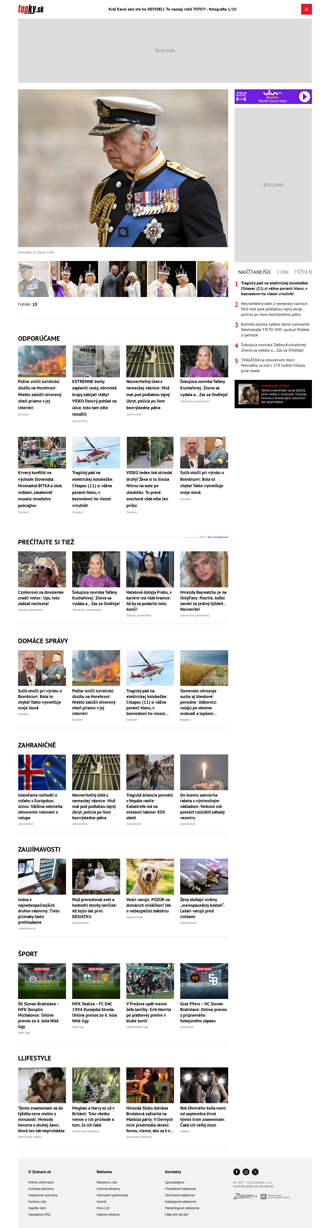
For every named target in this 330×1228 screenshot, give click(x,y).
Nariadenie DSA (39, 1214)
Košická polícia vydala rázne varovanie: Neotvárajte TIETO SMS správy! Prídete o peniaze (275, 329)
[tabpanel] (273, 326)
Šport (28, 954)
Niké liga (24, 1032)
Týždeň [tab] (303, 272)
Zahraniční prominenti (87, 610)
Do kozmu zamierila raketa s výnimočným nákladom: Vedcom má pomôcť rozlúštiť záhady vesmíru (202, 806)
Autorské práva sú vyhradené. (253, 1186)
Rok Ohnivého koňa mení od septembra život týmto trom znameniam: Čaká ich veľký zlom (203, 1116)
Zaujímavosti (39, 849)
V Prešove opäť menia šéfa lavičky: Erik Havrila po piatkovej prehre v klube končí (148, 1012)
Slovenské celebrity (139, 1137)
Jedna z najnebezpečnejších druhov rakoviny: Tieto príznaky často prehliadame (39, 911)
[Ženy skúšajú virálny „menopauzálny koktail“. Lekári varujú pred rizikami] (204, 876)
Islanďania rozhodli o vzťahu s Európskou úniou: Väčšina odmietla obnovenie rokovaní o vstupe (40, 806)
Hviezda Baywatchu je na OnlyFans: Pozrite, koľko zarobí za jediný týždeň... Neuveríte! (203, 600)
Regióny (185, 719)
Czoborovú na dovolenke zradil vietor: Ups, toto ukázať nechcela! (41, 597)
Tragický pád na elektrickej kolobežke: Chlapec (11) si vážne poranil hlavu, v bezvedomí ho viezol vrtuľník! (147, 702)
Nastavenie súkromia (42, 1195)
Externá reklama (108, 1189)
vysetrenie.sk (26, 928)
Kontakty (173, 1171)
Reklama (104, 1171)
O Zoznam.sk (39, 1171)
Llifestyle (34, 1058)
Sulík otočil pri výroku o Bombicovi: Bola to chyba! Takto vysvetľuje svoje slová (40, 699)
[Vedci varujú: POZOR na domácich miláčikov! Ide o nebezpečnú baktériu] (150, 876)
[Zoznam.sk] (247, 1198)
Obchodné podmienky (112, 1195)
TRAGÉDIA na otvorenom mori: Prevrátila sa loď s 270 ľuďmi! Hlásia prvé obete (273, 365)
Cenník (101, 1201)
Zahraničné (37, 745)
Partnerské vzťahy (30, 1137)
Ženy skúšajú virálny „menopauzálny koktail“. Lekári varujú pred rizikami (202, 908)
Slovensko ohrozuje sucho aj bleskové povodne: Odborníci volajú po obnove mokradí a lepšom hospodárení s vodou (199, 702)
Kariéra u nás (37, 1201)
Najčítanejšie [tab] (254, 272)
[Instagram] (246, 1172)
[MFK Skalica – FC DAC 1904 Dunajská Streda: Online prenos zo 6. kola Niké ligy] (96, 981)
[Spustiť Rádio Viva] (272, 92)
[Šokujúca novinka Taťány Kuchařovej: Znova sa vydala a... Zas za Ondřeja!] (96, 569)
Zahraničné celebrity (85, 1131)
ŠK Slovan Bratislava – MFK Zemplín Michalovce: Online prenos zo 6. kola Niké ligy (38, 1015)
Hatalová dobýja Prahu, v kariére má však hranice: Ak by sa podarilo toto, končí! (148, 600)
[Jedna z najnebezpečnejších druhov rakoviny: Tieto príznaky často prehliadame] (42, 876)
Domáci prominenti (30, 610)
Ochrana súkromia (40, 1189)
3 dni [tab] (282, 272)
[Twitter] (255, 1172)
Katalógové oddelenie (180, 1201)
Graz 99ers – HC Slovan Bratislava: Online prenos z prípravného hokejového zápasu (203, 1012)
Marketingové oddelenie (182, 1208)
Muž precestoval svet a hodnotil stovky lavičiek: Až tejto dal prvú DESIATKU (94, 908)
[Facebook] (236, 1172)
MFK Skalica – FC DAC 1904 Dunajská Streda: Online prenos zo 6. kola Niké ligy (94, 1012)
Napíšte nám (37, 1208)
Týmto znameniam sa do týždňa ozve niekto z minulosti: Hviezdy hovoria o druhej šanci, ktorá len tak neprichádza (41, 1119)
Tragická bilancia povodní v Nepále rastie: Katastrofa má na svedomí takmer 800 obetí (149, 806)
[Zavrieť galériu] (306, 9)
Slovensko (187, 1027)
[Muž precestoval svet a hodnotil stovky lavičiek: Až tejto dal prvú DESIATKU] (96, 876)
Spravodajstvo (174, 1182)
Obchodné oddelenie (180, 1195)
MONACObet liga (137, 1027)
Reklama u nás (107, 1182)
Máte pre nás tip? (177, 1214)
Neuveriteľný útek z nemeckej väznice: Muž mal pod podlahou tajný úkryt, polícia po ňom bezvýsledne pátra (94, 806)
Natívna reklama (108, 1214)
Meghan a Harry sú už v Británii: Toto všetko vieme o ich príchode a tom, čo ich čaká (93, 1116)
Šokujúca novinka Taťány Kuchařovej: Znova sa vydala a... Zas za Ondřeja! (96, 597)
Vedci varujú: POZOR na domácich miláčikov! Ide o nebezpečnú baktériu (148, 905)
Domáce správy (43, 641)
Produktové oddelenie (180, 1189)
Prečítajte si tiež (46, 542)
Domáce (23, 714)
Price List (103, 1208)
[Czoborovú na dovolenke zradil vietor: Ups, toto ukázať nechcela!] (42, 569)
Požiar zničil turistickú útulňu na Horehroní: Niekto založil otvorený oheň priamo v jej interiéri (93, 702)
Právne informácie (41, 1182)
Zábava (185, 1131)
